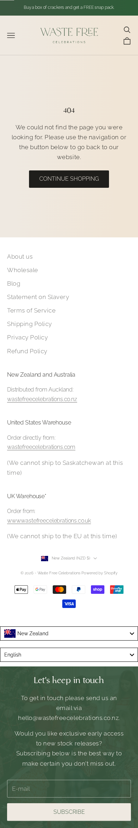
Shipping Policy (29, 323)
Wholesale (22, 270)
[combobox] (69, 633)
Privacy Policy (27, 337)
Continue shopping (69, 178)
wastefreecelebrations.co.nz (42, 399)
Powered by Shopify (99, 573)
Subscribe (69, 812)
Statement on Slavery (38, 296)
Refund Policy (27, 351)
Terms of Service (31, 310)
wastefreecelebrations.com (41, 447)
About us (20, 256)
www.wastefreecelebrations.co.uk (49, 520)
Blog (13, 283)
